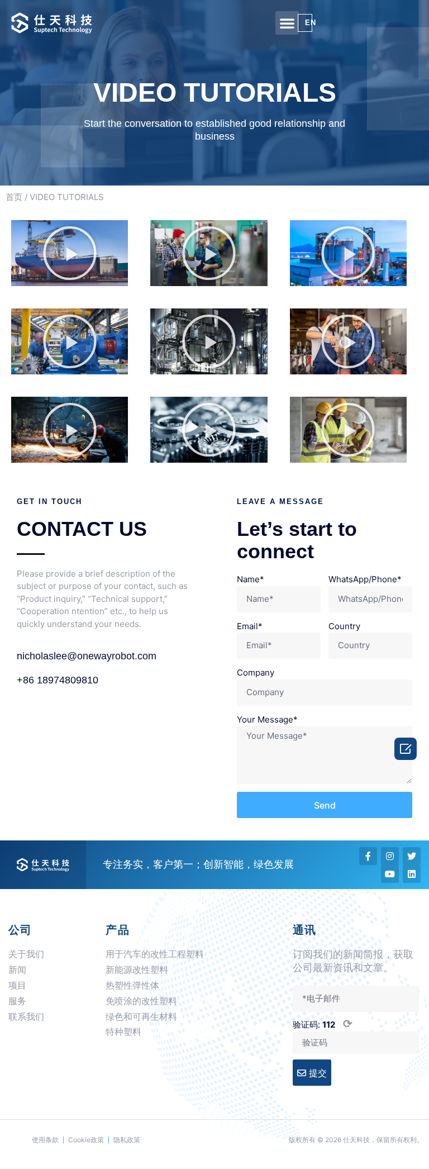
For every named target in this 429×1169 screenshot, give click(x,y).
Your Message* (267, 719)
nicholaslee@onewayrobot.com (86, 656)
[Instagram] (390, 856)
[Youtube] (390, 874)
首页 (14, 197)
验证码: (322, 1024)
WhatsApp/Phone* (365, 579)
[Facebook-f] (368, 856)
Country (344, 626)
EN (310, 22)
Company (255, 672)
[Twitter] (412, 856)
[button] (287, 23)
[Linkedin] (412, 874)
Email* (250, 626)
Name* (250, 579)
